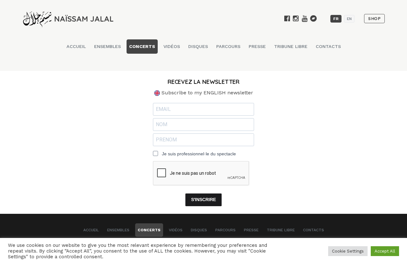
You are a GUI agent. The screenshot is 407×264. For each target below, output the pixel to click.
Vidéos (171, 46)
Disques (198, 46)
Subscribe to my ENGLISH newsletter (206, 93)
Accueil (76, 46)
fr (336, 19)
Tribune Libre (290, 46)
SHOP (374, 18)
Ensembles (107, 46)
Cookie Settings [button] (348, 251)
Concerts (142, 46)
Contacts (328, 46)
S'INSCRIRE (203, 199)
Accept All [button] (385, 251)
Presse (257, 46)
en (349, 19)
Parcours (228, 46)
